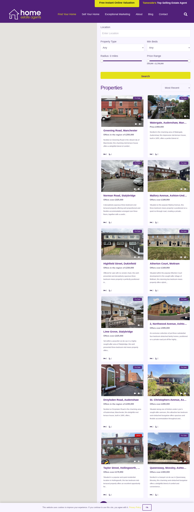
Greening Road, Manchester (120, 130)
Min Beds (152, 41)
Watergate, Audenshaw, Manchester (169, 122)
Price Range (154, 56)
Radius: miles (109, 56)
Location (105, 27)
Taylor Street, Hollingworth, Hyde (122, 467)
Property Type (108, 41)
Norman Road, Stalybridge (119, 195)
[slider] (101, 60)
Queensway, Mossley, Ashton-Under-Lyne (169, 467)
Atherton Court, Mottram (165, 263)
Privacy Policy (135, 507)
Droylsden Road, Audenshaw (121, 399)
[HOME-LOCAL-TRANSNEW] (25, 14)
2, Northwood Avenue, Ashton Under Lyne (169, 323)
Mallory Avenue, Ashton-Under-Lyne (169, 195)
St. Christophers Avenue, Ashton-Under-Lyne (169, 399)
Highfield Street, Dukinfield (119, 263)
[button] (185, 14)
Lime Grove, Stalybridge (118, 331)
